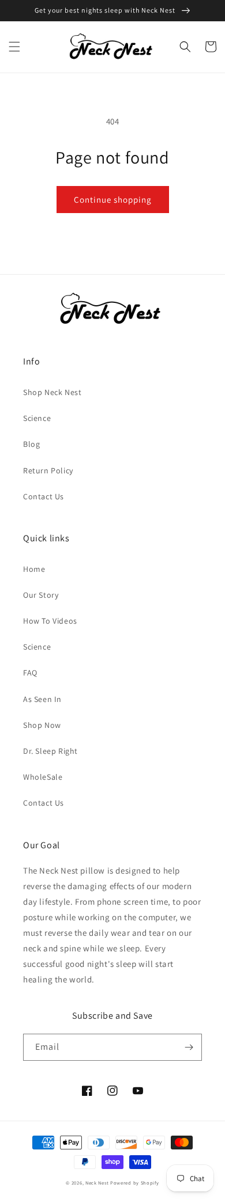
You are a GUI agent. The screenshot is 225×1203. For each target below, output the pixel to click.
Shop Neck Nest (52, 392)
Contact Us (43, 496)
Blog (31, 444)
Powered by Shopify (134, 1182)
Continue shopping (113, 199)
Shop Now (42, 725)
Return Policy (48, 470)
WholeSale (42, 777)
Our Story (40, 595)
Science (37, 418)
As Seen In (42, 699)
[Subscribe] (188, 1047)
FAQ (30, 672)
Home (34, 569)
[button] (14, 46)
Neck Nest (96, 1182)
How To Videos (50, 621)
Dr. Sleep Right (50, 751)
